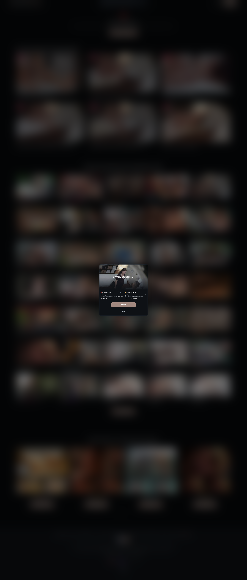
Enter (123, 305)
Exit (123, 311)
